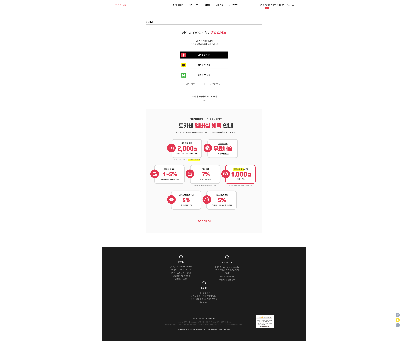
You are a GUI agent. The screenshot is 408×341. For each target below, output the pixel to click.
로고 (122, 5)
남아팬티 (219, 5)
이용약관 (201, 318)
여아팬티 (207, 5)
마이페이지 (274, 5)
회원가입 (267, 5)
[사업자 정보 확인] (191, 325)
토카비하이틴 (178, 5)
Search (289, 5)
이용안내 (194, 318)
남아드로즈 (233, 5)
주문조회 (281, 5)
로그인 (262, 5)
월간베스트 (193, 5)
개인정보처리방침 (211, 318)
